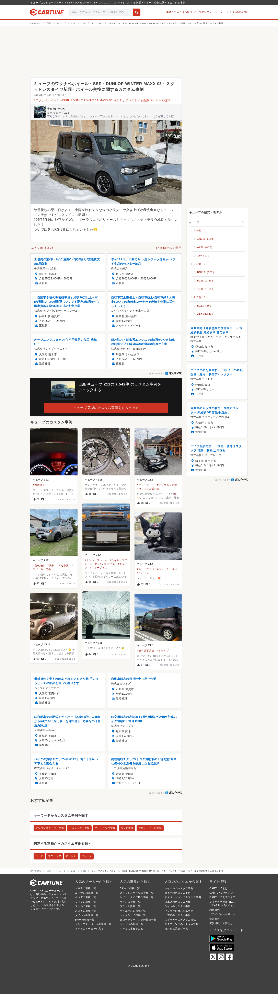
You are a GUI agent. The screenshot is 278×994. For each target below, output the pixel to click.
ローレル (71, 856)
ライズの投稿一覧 (130, 901)
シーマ (39, 856)
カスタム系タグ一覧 (176, 928)
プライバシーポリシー (222, 914)
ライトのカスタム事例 (178, 906)
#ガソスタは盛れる (148, 488)
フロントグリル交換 (150, 828)
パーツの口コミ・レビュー (209, 12)
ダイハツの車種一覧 (87, 915)
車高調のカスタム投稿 (178, 901)
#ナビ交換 (63, 565)
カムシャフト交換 (79, 828)
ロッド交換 (127, 828)
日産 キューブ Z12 (58, 112)
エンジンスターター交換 (49, 828)
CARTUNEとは (218, 888)
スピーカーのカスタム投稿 (180, 919)
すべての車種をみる (131, 928)
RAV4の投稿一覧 (130, 888)
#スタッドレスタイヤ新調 (131, 100)
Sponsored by (156, 373)
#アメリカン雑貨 (167, 485)
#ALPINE (142, 572)
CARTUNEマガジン (221, 892)
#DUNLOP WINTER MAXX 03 (92, 100)
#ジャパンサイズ (105, 564)
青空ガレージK (56, 108)
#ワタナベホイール (47, 100)
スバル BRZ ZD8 (42, 247)
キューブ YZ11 (93, 479)
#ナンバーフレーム (96, 560)
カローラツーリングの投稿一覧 (138, 919)
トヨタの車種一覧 (85, 888)
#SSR (65, 100)
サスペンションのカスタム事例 (183, 897)
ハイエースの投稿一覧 (133, 910)
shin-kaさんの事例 (169, 247)
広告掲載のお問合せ (221, 923)
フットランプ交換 (105, 828)
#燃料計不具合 (145, 650)
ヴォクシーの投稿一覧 (133, 915)
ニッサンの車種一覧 (87, 892)
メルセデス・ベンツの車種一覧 (93, 924)
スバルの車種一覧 (85, 906)
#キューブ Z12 (145, 485)
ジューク (86, 856)
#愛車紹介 (39, 565)
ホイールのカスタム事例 (179, 888)
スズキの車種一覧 (85, 910)
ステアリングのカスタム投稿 (181, 924)
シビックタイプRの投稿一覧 (136, 897)
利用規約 (214, 910)
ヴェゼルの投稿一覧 (131, 924)
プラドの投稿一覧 (130, 906)
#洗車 (50, 565)
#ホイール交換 (161, 100)
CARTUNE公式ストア (222, 897)
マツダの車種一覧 (85, 901)
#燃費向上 (39, 485)
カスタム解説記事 (237, 12)
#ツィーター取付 (167, 569)
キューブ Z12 (41, 479)
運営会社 (214, 918)
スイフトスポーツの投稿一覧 (137, 892)
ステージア (54, 856)
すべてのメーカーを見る (89, 928)
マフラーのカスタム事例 (179, 910)
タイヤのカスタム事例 (178, 892)
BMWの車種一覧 (84, 919)
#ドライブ (163, 650)
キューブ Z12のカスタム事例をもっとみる (106, 407)
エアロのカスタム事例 (178, 915)
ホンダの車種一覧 (85, 897)
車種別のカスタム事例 (179, 12)
